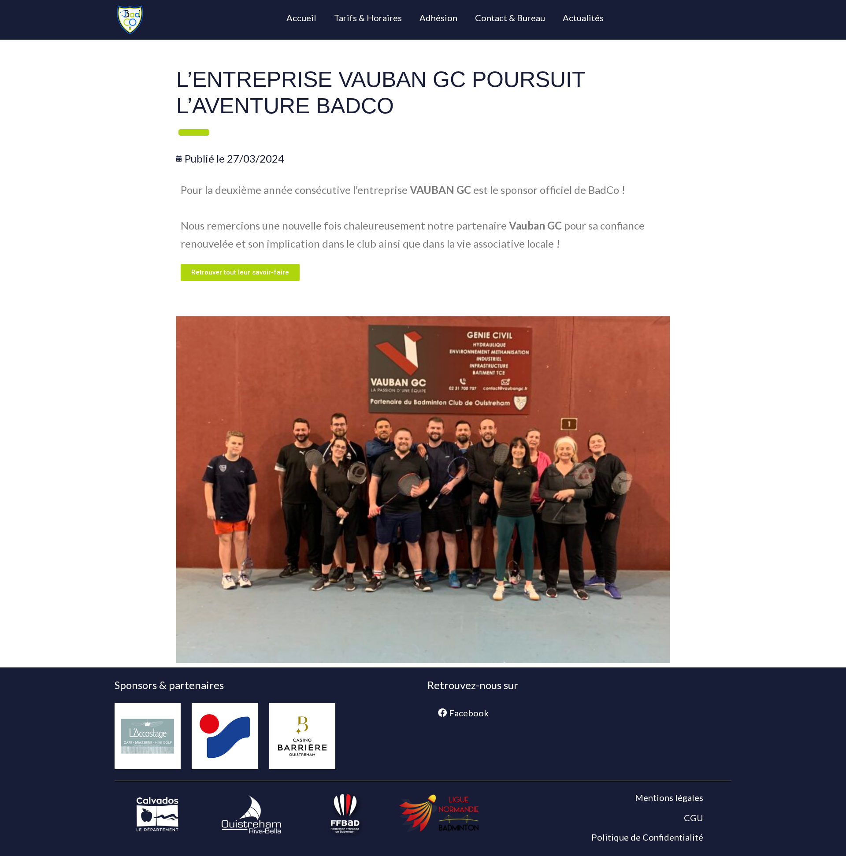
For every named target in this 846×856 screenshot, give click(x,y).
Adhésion (438, 17)
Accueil (301, 17)
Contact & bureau (510, 17)
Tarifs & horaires (368, 17)
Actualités (583, 17)
